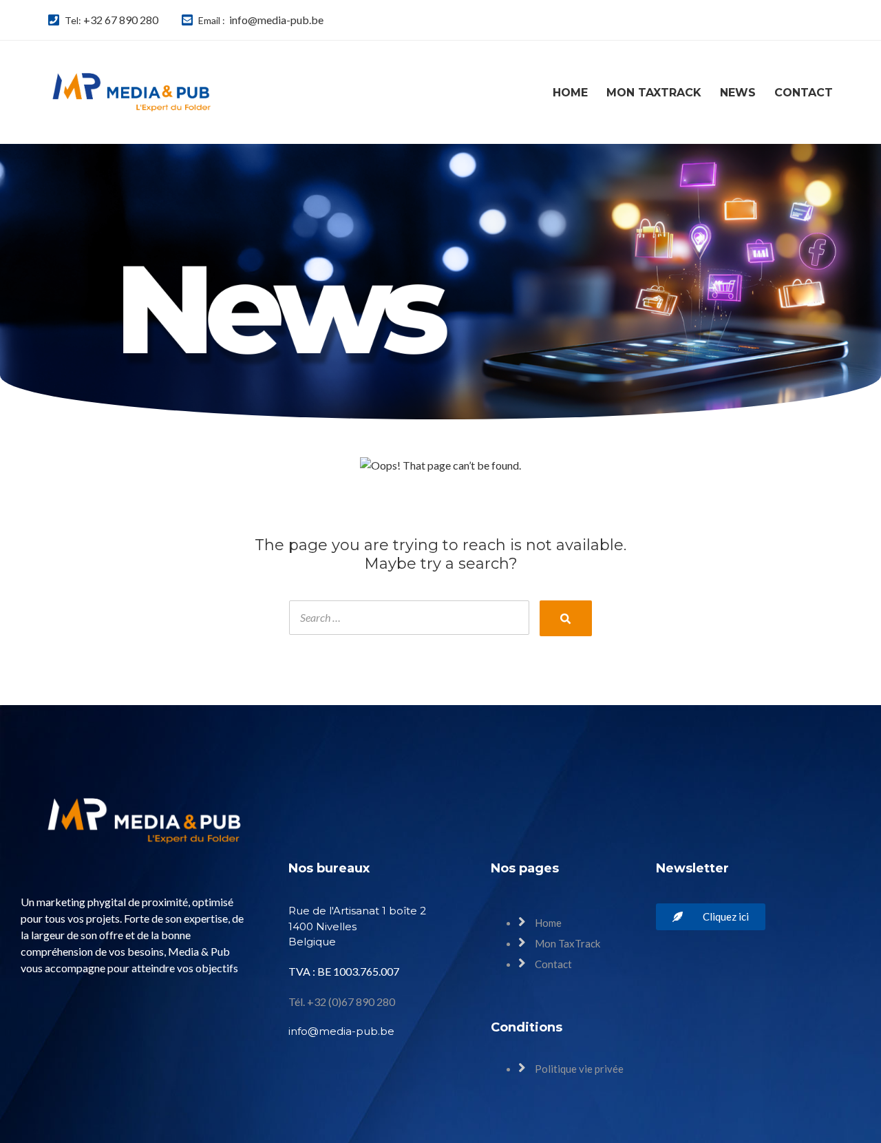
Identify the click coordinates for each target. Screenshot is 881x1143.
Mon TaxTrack (653, 92)
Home (570, 92)
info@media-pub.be (276, 19)
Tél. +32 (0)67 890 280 (341, 1001)
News (738, 92)
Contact (803, 92)
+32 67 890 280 (120, 19)
